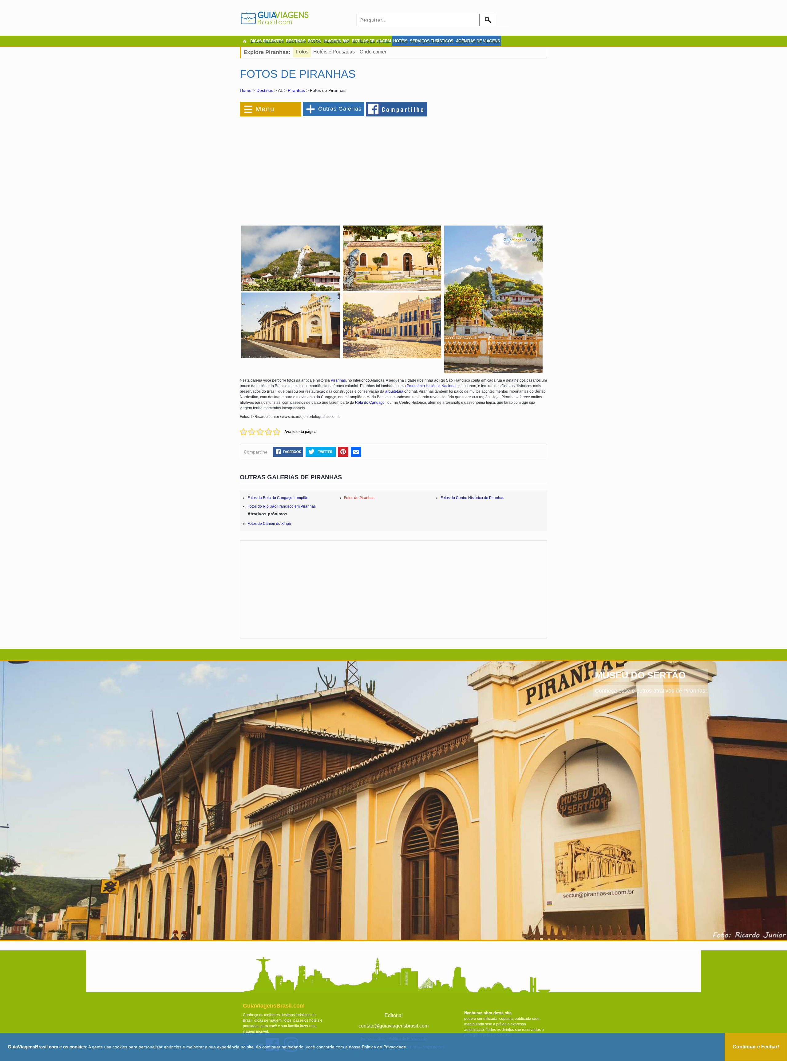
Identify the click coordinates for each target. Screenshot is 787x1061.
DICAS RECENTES (266, 41)
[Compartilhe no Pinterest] (343, 452)
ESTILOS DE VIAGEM (371, 41)
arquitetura (394, 391)
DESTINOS (295, 41)
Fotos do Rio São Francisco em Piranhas (281, 506)
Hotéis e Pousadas (334, 51)
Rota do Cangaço (370, 402)
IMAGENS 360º (336, 41)
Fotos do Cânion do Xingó (269, 523)
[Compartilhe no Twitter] (320, 452)
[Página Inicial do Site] (244, 41)
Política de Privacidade (384, 1046)
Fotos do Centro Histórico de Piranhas (472, 498)
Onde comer (373, 51)
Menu (265, 109)
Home (245, 90)
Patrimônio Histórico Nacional (432, 386)
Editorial (394, 1015)
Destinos (264, 90)
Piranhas (296, 90)
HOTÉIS (400, 41)
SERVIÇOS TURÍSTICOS (431, 41)
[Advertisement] (306, 167)
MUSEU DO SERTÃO (640, 675)
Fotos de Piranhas (359, 498)
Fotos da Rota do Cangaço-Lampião (277, 498)
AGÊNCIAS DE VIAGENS (478, 41)
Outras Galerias (340, 109)
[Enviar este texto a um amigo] (356, 452)
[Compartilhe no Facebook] (397, 109)
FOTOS (314, 41)
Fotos (302, 51)
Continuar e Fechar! (756, 1046)
